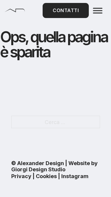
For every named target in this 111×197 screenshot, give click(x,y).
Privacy (21, 176)
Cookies (46, 176)
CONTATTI (66, 10)
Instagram (75, 176)
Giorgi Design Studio (38, 169)
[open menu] (98, 10)
